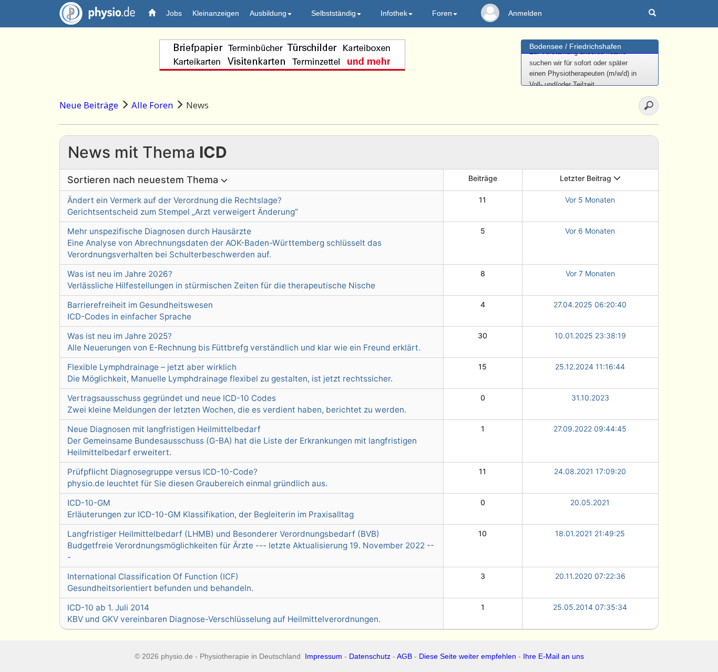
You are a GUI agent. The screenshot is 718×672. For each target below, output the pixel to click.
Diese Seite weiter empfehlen (467, 656)
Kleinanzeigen (215, 13)
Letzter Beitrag (586, 178)
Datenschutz (370, 656)
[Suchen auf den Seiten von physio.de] (653, 13)
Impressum (323, 656)
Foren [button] (442, 13)
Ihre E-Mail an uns (553, 656)
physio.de (97, 13)
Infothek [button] (394, 13)
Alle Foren (152, 105)
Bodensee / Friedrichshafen (575, 46)
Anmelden (525, 13)
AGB (404, 656)
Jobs (174, 13)
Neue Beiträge (88, 105)
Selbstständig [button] (333, 13)
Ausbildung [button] (268, 13)
